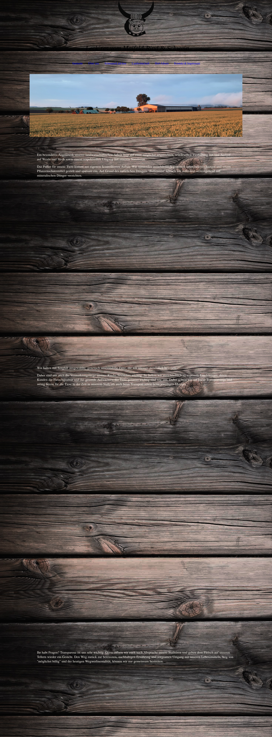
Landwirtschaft (140, 63)
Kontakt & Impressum (187, 63)
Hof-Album (162, 63)
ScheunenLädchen (115, 63)
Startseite (77, 63)
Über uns (93, 63)
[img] (136, 18)
